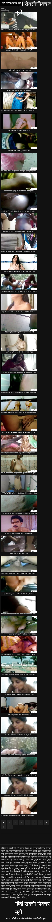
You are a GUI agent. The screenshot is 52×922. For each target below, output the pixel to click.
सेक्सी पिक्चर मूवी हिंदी (21, 880)
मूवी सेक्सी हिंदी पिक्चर (17, 863)
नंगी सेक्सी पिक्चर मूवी (24, 848)
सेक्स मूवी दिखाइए (27, 868)
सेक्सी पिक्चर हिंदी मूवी (38, 886)
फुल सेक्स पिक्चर (15, 851)
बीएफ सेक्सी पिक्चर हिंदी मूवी (15, 854)
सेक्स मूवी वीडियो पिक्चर (42, 868)
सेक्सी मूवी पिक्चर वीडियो (18, 897)
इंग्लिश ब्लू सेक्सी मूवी (8, 848)
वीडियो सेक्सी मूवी (35, 865)
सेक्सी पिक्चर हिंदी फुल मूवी (20, 886)
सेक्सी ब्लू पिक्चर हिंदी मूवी (21, 894)
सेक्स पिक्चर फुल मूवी (12, 868)
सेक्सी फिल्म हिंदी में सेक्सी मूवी (11, 892)
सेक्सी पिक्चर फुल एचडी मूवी (31, 871)
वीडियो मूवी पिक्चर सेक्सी (18, 865)
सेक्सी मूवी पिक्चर (37, 894)
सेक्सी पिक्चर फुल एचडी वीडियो (22, 874)
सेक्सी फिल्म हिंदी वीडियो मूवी (32, 892)
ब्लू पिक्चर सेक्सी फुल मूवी (39, 857)
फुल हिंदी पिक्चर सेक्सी (29, 851)
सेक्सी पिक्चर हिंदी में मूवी (25, 889)
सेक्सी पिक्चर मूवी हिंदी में (38, 880)
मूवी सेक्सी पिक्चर (41, 860)
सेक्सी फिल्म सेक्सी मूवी (42, 889)
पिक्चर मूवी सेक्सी (39, 848)
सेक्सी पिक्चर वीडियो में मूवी (24, 883)
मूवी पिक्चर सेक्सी (28, 860)
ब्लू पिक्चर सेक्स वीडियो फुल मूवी (19, 857)
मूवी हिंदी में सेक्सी (32, 863)
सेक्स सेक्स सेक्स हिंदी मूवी (10, 871)
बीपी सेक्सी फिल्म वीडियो (34, 854)
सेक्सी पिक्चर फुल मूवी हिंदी (17, 877)
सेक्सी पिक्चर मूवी (32, 877)
